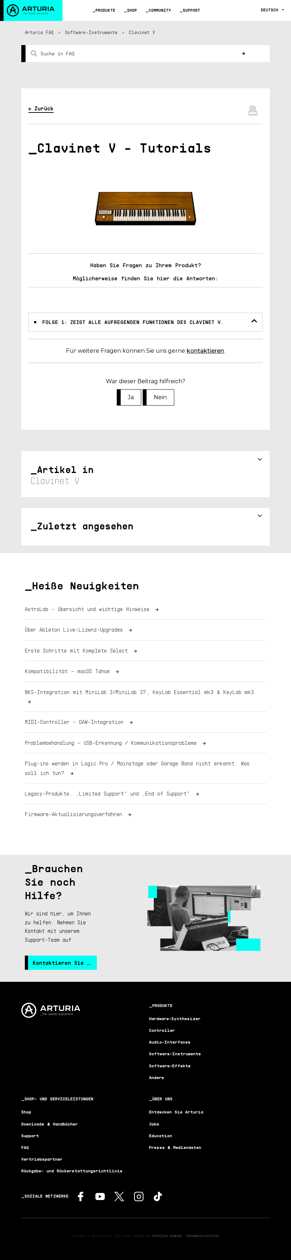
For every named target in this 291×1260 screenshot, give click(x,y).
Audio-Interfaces (170, 1042)
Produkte (105, 10)
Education (160, 1135)
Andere (156, 1077)
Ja (131, 397)
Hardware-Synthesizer (175, 1018)
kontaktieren (205, 350)
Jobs (154, 1124)
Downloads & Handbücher (49, 1124)
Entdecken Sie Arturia (176, 1112)
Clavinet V (142, 32)
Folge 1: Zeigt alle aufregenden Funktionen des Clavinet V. (133, 322)
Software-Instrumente (91, 32)
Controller (162, 1030)
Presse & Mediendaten (175, 1147)
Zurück (44, 108)
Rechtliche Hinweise (167, 1235)
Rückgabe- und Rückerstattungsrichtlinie (71, 1170)
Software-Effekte (170, 1065)
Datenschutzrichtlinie (203, 1235)
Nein (160, 397)
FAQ (25, 1147)
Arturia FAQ (39, 32)
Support (191, 10)
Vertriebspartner (41, 1159)
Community (160, 10)
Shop (132, 10)
